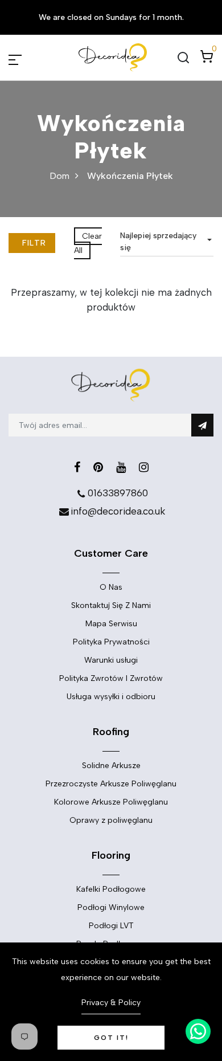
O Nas (111, 587)
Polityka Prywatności (111, 642)
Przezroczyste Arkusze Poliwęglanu (111, 784)
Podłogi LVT (111, 926)
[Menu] (28, 57)
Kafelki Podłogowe (111, 889)
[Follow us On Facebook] (77, 467)
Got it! (111, 1038)
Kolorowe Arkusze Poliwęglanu (111, 802)
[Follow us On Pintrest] (98, 467)
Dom (59, 175)
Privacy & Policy (111, 1002)
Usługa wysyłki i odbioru (111, 696)
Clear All (88, 243)
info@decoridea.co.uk (118, 511)
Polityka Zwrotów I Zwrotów (111, 678)
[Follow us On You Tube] (121, 467)
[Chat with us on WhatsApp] (198, 1031)
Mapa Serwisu (111, 624)
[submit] (202, 425)
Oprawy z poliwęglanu (111, 820)
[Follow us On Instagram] (144, 467)
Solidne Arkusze (111, 765)
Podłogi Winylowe (111, 907)
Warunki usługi (111, 660)
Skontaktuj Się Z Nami (111, 605)
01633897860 (118, 493)
